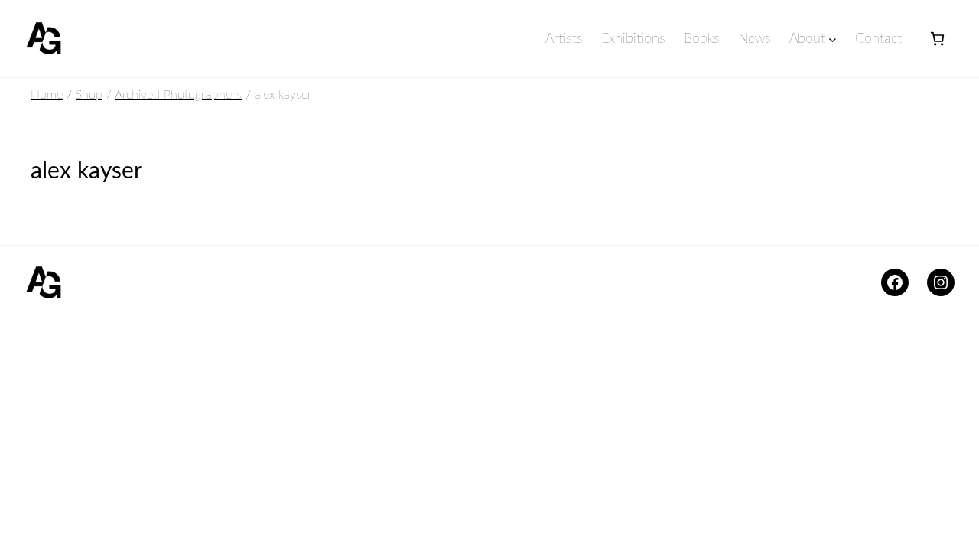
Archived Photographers (178, 95)
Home (47, 95)
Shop (89, 95)
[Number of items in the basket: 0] (937, 38)
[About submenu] (832, 39)
